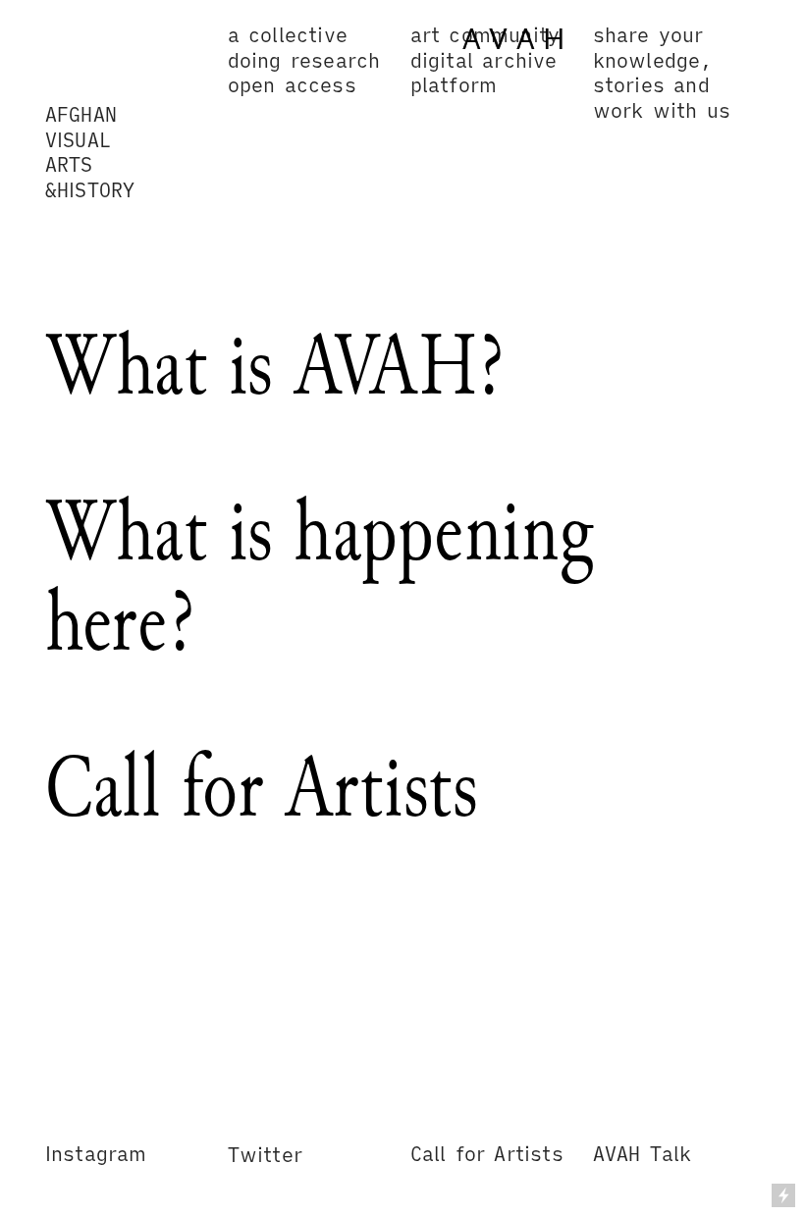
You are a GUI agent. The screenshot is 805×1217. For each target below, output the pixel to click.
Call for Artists (261, 787)
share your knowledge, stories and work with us (661, 73)
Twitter (265, 1154)
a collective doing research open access (310, 60)
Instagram (96, 1153)
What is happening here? (319, 576)
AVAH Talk (642, 1153)
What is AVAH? (275, 365)
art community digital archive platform (485, 60)
